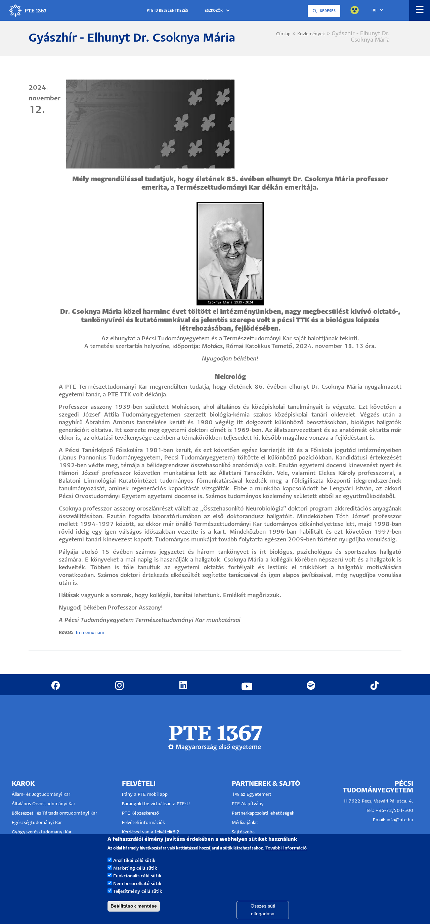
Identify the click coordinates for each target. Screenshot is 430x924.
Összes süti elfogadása (263, 909)
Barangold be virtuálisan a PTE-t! (156, 804)
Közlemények (311, 34)
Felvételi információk (143, 823)
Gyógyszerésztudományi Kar (42, 832)
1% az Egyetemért (251, 794)
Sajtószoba (243, 832)
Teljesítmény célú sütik (137, 891)
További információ (286, 848)
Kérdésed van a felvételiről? (150, 832)
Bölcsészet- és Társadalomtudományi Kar (54, 813)
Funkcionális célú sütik (137, 876)
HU (374, 10)
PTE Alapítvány (248, 804)
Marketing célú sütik (135, 868)
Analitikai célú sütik (134, 861)
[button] (218, 10)
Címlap (283, 34)
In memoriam (90, 633)
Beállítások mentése (134, 906)
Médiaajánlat (245, 823)
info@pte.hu (400, 820)
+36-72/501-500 (394, 811)
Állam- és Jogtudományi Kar (41, 794)
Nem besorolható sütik (137, 884)
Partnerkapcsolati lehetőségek (263, 813)
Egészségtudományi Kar (37, 823)
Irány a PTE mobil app (145, 794)
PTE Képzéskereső (140, 813)
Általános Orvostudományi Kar (43, 804)
